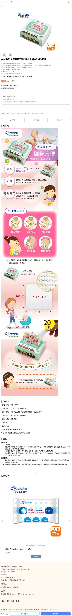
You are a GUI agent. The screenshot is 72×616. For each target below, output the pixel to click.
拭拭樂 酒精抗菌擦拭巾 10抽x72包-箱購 (18, 549)
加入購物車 (24, 614)
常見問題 (25, 594)
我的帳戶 (9, 587)
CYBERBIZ (57, 609)
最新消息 (31, 594)
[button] (70, 521)
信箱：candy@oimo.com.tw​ (9, 577)
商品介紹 (13, 120)
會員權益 (14, 594)
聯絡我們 (3, 587)
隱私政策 (15, 587)
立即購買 (55, 614)
